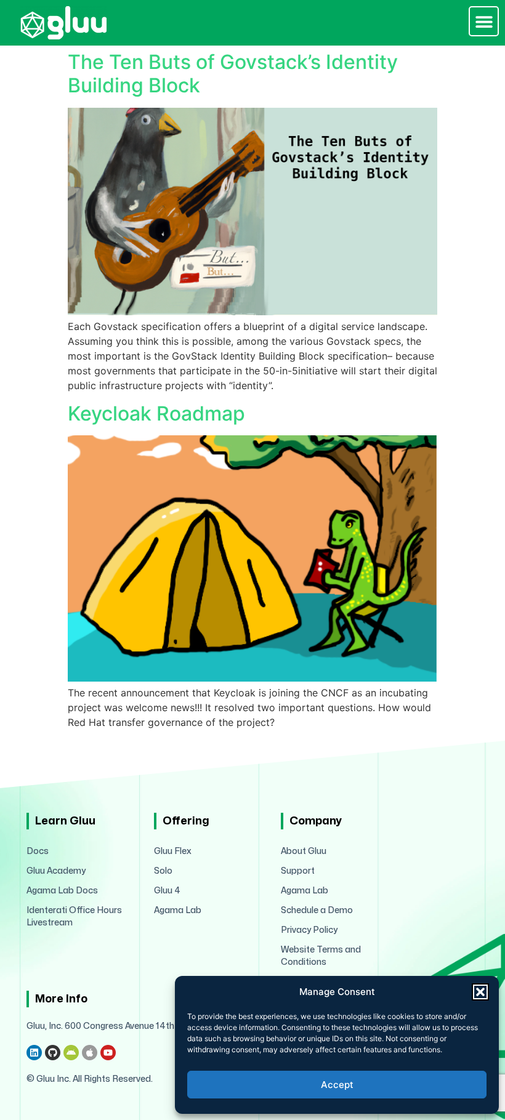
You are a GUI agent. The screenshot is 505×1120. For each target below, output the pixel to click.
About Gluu (303, 851)
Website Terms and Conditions (321, 956)
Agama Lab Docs (62, 891)
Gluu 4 (167, 891)
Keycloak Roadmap (156, 413)
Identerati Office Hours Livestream (74, 916)
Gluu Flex (173, 851)
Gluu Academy (56, 871)
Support (298, 871)
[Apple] (89, 1052)
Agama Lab (177, 910)
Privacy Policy (309, 930)
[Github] (52, 1052)
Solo (163, 871)
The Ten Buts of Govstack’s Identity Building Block (233, 73)
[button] (480, 992)
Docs (37, 851)
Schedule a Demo (317, 910)
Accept (337, 1084)
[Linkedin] (34, 1052)
